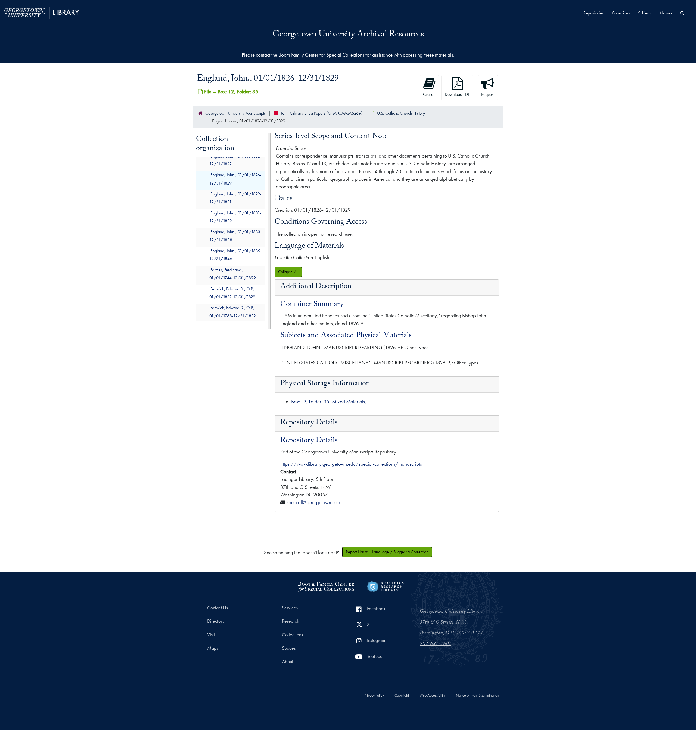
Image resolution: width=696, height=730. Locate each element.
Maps (212, 648)
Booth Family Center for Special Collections (321, 54)
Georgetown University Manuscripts (235, 113)
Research (290, 621)
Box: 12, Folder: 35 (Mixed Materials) (329, 401)
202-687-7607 (435, 644)
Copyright (401, 695)
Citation (429, 94)
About (287, 662)
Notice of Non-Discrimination (477, 695)
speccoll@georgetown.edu (313, 502)
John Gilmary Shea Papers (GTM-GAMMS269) (321, 113)
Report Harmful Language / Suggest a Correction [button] (387, 552)
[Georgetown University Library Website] (41, 12)
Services (290, 608)
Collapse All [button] (288, 272)
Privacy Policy (374, 695)
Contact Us (217, 608)
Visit (211, 635)
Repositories (593, 13)
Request (487, 94)
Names (666, 13)
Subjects (645, 13)
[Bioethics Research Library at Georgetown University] (385, 585)
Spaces (289, 648)
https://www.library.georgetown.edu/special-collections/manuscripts (351, 464)
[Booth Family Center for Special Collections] (326, 585)
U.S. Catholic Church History (401, 113)
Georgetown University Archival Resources (348, 35)
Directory (216, 621)
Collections (621, 13)
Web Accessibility (432, 695)
